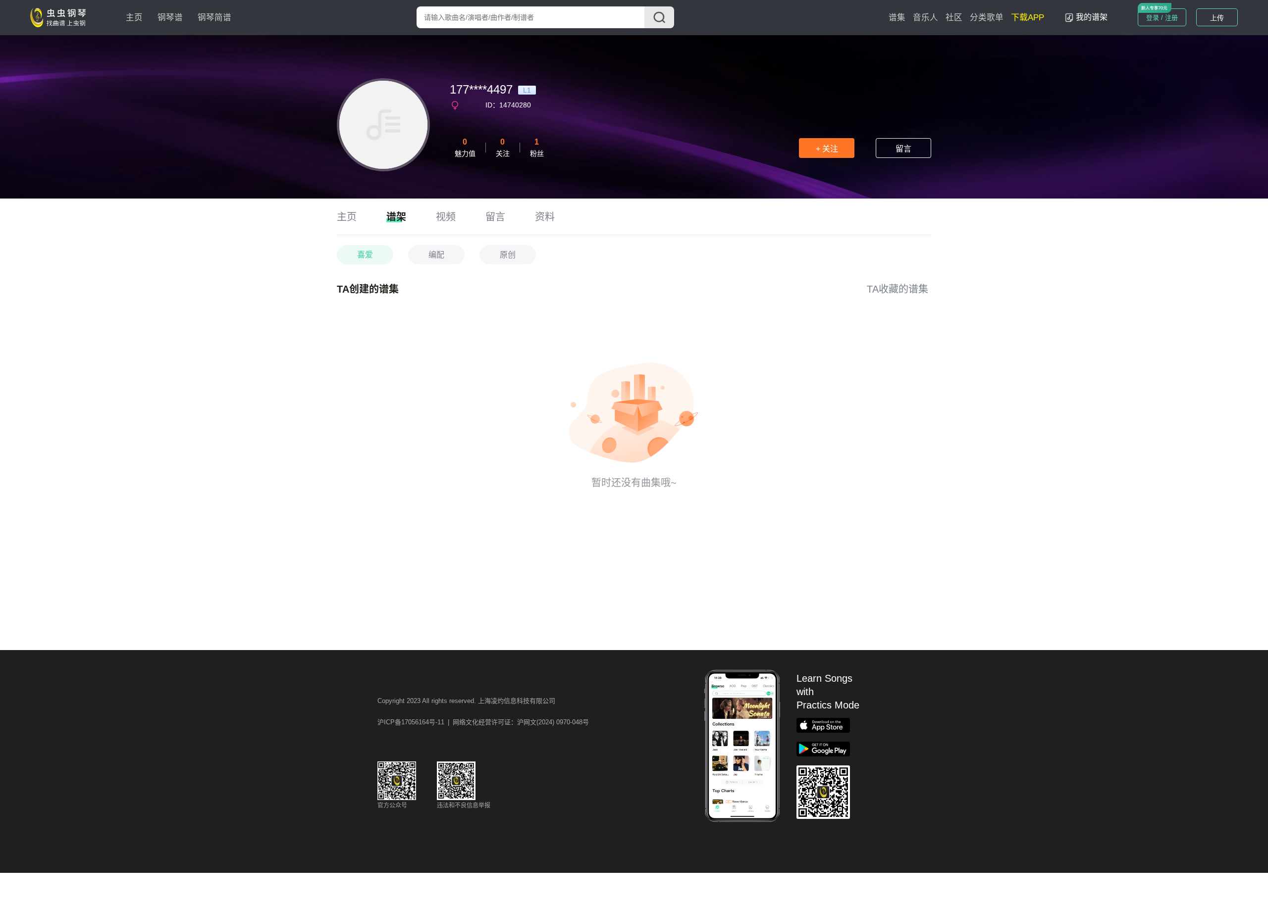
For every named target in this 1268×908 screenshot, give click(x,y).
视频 (446, 216)
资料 (545, 216)
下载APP (1027, 17)
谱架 (396, 216)
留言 (903, 149)
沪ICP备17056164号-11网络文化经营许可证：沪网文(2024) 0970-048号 (483, 722)
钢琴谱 (170, 17)
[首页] (60, 16)
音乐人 (925, 17)
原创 (508, 255)
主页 (134, 17)
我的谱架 (1092, 17)
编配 (436, 255)
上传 (1217, 18)
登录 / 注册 (1162, 17)
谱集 (897, 17)
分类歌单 (987, 17)
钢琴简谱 (214, 17)
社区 (954, 17)
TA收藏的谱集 (897, 289)
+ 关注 (827, 149)
